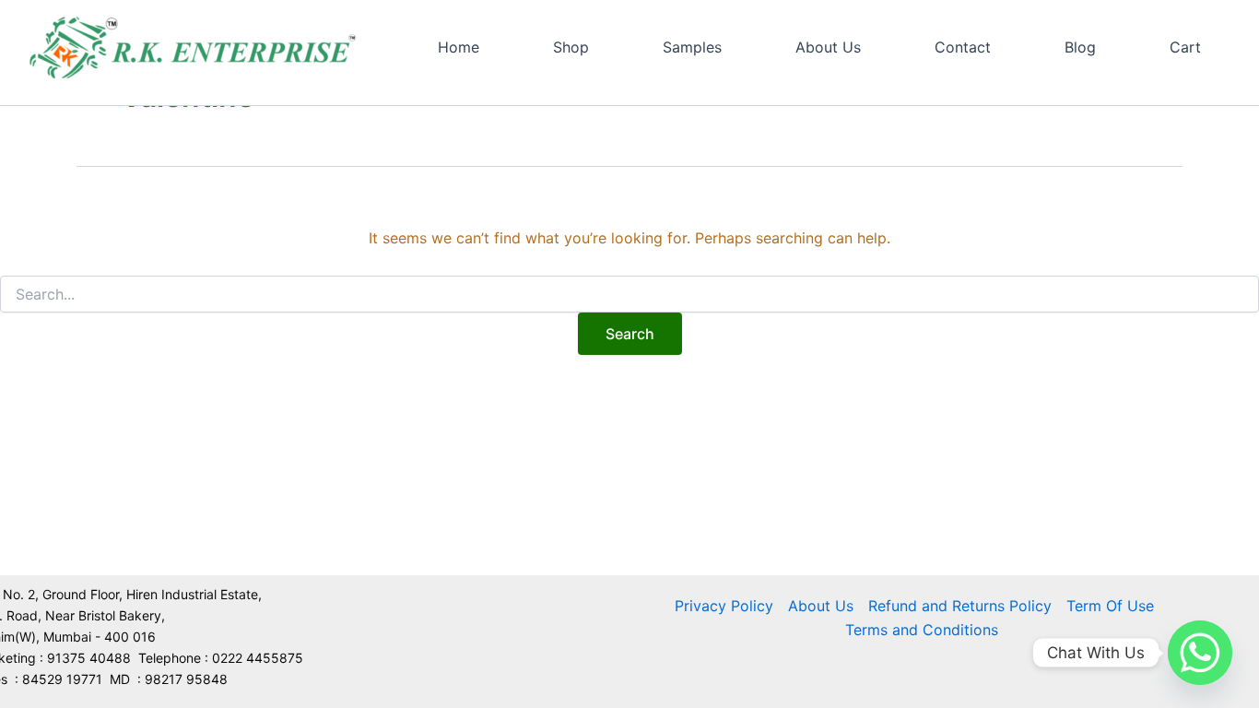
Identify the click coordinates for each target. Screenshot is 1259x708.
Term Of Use (1110, 605)
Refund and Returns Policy (960, 605)
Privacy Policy (724, 605)
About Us (820, 605)
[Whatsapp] (1200, 652)
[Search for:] (629, 294)
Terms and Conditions (921, 629)
